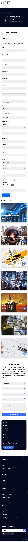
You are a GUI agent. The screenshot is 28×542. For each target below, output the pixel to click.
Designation (5, 71)
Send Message (14, 414)
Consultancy (5, 514)
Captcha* (4, 182)
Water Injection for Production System (16, 21)
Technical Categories (13, 19)
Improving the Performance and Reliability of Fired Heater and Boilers (13, 282)
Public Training (5, 509)
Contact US (4, 483)
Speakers (4, 480)
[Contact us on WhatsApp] (25, 539)
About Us (4, 465)
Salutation (4, 58)
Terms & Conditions (14, 180)
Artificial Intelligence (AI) (8, 500)
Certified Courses (6, 497)
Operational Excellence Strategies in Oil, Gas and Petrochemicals (13, 237)
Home (3, 463)
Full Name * (4, 64)
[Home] (5, 20)
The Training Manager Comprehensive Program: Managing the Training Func (13, 258)
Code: (3, 38)
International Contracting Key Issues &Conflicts (13, 349)
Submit (6, 195)
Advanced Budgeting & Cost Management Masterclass (11, 214)
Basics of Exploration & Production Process (13, 304)
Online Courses (5, 517)
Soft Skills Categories (7, 494)
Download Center (6, 468)
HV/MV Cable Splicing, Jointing (11, 328)
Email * (3, 85)
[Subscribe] (24, 530)
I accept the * (11, 180)
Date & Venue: (5, 47)
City (3, 105)
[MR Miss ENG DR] (14, 60)
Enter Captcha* (5, 188)
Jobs (3, 477)
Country (4, 99)
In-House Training (6, 512)
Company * (5, 78)
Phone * (4, 92)
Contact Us (9, 447)
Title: (3, 43)
